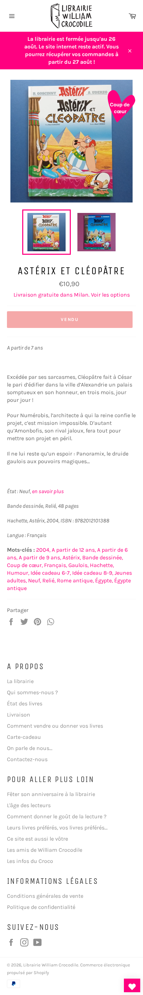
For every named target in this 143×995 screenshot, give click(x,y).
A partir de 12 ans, (74, 549)
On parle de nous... (29, 748)
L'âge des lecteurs (29, 805)
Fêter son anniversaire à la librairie (51, 794)
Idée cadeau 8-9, (92, 572)
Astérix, (71, 557)
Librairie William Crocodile (50, 964)
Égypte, (104, 580)
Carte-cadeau (24, 737)
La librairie (20, 681)
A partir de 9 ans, (40, 557)
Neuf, (34, 580)
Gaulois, (78, 565)
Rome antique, (75, 580)
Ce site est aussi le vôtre (37, 838)
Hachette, (102, 565)
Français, (55, 565)
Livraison (18, 714)
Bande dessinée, (102, 557)
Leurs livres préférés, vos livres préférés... (57, 827)
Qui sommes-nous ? (32, 692)
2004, (43, 549)
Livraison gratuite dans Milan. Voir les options (72, 294)
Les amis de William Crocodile (44, 850)
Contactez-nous (27, 759)
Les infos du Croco (30, 861)
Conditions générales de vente (45, 896)
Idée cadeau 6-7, (51, 572)
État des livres (24, 703)
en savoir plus (48, 491)
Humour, (18, 572)
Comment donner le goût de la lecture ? (57, 816)
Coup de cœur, (25, 565)
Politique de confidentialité (41, 907)
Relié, (49, 580)
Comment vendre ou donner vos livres (55, 725)
